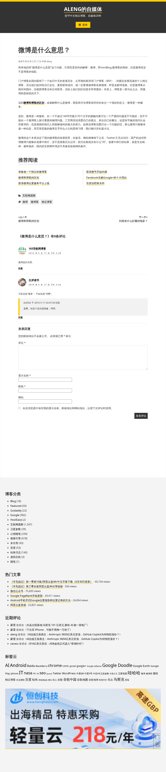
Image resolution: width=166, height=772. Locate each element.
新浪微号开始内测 (96, 172)
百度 (13, 547)
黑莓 (127, 679)
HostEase (16, 520)
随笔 (13, 561)
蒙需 (13, 625)
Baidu (31, 666)
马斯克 (119, 679)
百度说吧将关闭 (95, 183)
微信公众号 (16, 591)
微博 (25, 202)
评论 (22, 343)
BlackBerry (41, 666)
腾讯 (50, 680)
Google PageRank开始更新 (26, 596)
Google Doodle (117, 665)
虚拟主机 (15, 557)
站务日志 (15, 552)
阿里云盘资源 (18, 605)
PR (38, 674)
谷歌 (60, 679)
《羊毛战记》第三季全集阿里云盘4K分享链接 (36, 586)
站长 (35, 679)
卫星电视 (122, 673)
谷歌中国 (69, 679)
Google (14, 515)
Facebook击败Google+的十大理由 (106, 177)
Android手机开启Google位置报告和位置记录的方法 (40, 600)
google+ (81, 666)
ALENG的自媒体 (83, 8)
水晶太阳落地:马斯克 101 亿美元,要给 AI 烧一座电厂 (57, 625)
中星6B (80, 673)
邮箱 (22, 386)
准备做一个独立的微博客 (32, 172)
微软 (155, 673)
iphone (14, 673)
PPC (34, 673)
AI (7, 665)
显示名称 (24, 375)
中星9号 (88, 673)
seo (43, 672)
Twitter (57, 673)
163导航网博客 (37, 248)
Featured (15, 506)
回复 (20, 268)
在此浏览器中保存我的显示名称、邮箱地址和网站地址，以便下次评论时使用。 (68, 408)
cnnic (65, 666)
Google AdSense (94, 666)
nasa (28, 672)
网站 (21, 397)
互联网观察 (29, 195)
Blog (13, 501)
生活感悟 (20, 679)
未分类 (14, 543)
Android (18, 665)
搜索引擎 (15, 538)
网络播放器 (43, 680)
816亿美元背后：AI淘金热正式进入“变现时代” (56, 643)
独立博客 (47, 202)
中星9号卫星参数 (101, 673)
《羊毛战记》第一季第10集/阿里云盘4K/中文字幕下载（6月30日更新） (51, 581)
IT (21, 672)
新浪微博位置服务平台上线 (33, 183)
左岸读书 (34, 280)
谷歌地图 (82, 679)
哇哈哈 (134, 673)
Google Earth (141, 666)
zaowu (14, 643)
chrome (55, 665)
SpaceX (49, 673)
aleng (49, 61)
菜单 (85, 25)
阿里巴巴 (103, 680)
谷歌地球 (93, 679)
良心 (54, 679)
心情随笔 (15, 534)
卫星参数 (15, 529)
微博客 (35, 202)
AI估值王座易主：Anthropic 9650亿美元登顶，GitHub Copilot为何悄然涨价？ (73, 634)
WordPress (69, 673)
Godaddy (16, 510)
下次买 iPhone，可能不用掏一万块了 (48, 629)
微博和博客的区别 (28, 177)
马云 (110, 679)
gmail (73, 666)
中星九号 (113, 673)
